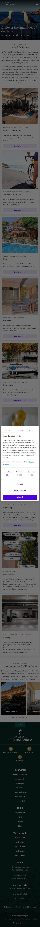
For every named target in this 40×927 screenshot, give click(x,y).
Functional (9, 472)
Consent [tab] (9, 430)
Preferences (20, 472)
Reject (20, 484)
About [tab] (31, 430)
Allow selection (20, 490)
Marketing (31, 472)
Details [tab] (20, 430)
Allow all (20, 497)
